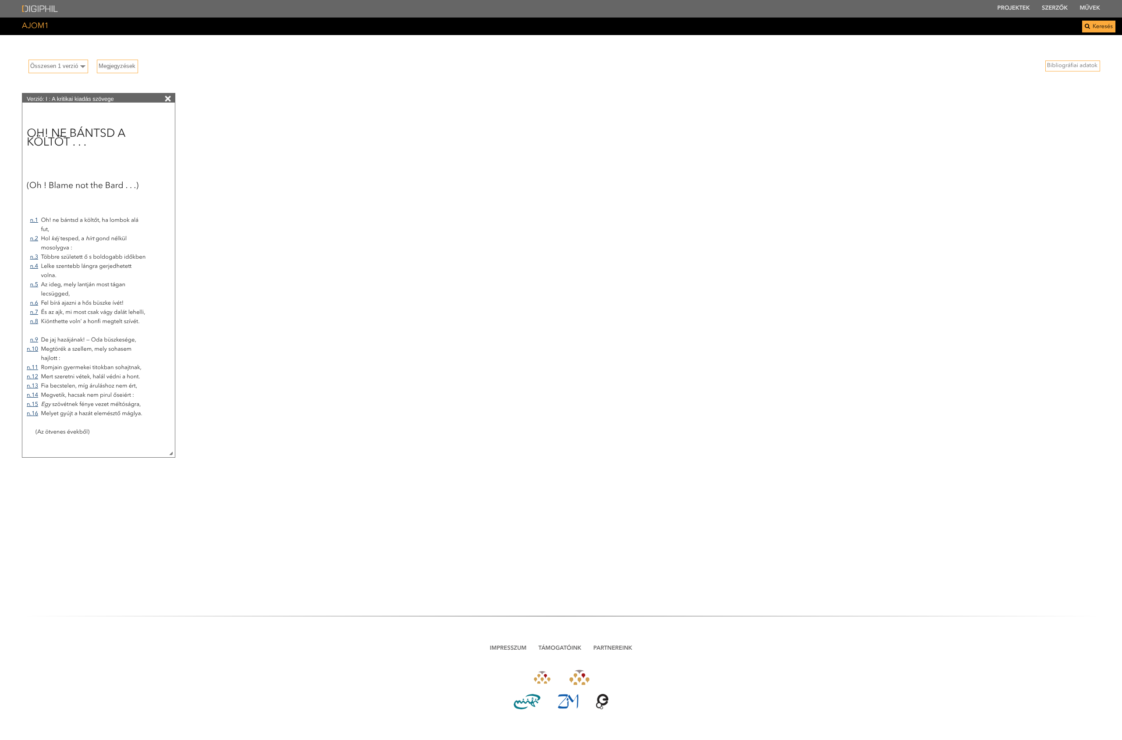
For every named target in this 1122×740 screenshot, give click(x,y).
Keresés (1102, 27)
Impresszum (508, 648)
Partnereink (612, 648)
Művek (1089, 8)
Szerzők (1055, 8)
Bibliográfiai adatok (1072, 66)
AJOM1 (35, 26)
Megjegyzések (117, 66)
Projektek (1014, 8)
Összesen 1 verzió (54, 66)
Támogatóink (560, 648)
